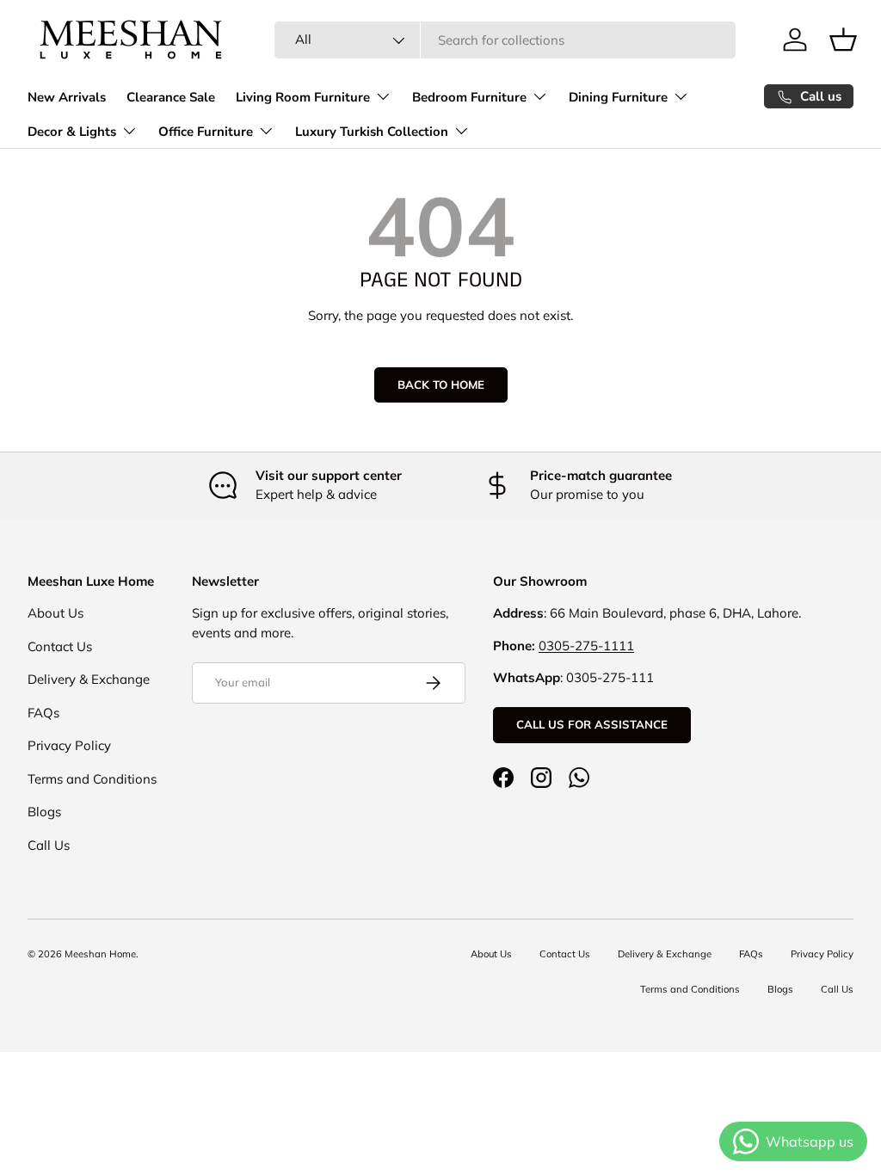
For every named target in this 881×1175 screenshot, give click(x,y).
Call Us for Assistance (592, 724)
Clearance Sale (170, 97)
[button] (843, 39)
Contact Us (60, 646)
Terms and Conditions (92, 779)
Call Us (49, 845)
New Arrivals (67, 97)
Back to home (440, 384)
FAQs (43, 712)
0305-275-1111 (586, 645)
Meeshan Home (100, 954)
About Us (55, 613)
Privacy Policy (69, 745)
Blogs (44, 811)
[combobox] (505, 40)
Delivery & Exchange (89, 679)
